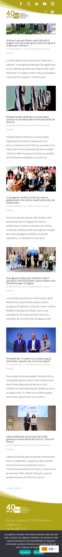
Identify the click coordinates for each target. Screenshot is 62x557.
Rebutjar (38, 552)
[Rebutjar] (58, 543)
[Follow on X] (28, 3)
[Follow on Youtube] (44, 3)
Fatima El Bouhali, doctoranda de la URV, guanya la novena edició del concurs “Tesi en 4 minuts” (30, 439)
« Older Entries (14, 488)
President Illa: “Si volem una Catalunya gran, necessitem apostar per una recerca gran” (28, 359)
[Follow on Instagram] (52, 3)
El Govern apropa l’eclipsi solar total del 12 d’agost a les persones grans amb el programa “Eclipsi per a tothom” (30, 43)
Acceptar (25, 552)
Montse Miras (15, 49)
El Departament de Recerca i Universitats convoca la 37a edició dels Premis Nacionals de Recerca (30, 119)
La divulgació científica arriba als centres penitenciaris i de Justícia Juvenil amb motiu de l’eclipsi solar (30, 200)
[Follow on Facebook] (20, 3)
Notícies (37, 49)
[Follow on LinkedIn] (36, 3)
